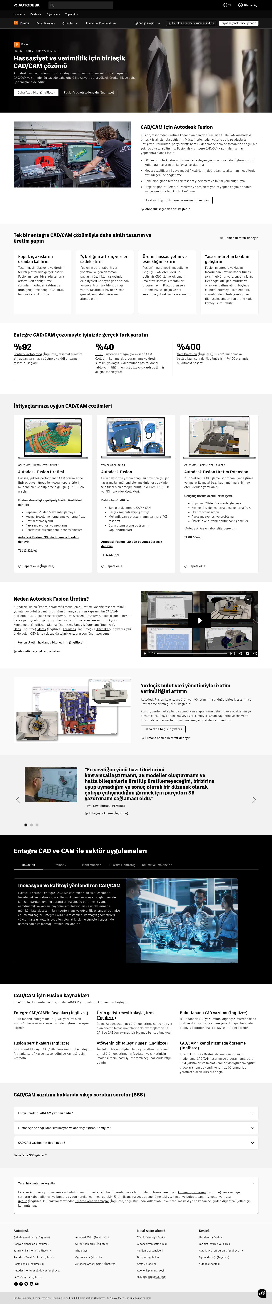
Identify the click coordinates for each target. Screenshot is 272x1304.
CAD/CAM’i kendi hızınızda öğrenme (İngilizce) (213, 1045)
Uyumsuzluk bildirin (63, 1298)
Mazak (41, 629)
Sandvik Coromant (86, 625)
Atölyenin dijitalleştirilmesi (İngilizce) (132, 1043)
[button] (145, 23)
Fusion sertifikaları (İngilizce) (41, 1043)
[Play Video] (144, 653)
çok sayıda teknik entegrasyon (65, 633)
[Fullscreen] (254, 653)
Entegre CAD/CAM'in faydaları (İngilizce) (51, 1013)
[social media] (26, 1284)
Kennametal (22, 625)
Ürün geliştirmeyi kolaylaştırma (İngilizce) (126, 1015)
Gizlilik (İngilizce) (23, 1298)
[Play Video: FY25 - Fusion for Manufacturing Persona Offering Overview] (199, 620)
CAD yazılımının (210, 1019)
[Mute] (240, 653)
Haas (17, 629)
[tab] (28, 865)
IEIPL (99, 354)
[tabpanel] (126, 920)
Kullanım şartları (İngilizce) (90, 1298)
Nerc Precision (187, 354)
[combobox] (80, 5)
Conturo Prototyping (28, 354)
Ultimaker (103, 629)
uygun (22, 1201)
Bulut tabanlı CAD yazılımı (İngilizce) (213, 1013)
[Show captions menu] (232, 653)
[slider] (192, 653)
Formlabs (69, 629)
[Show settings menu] (247, 653)
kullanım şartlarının (192, 1192)
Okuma (52, 625)
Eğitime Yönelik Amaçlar (92, 1201)
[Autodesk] (27, 5)
